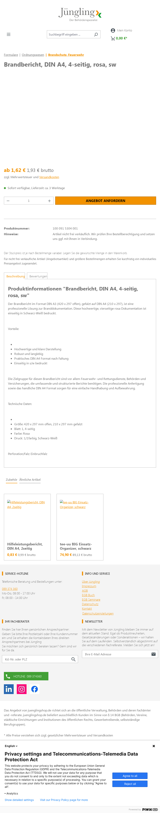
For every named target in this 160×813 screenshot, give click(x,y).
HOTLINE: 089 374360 (27, 676)
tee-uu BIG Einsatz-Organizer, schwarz (76, 546)
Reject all (130, 783)
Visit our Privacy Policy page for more (64, 799)
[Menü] (8, 34)
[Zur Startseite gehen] (80, 15)
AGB (85, 590)
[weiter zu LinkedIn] (9, 689)
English (10, 746)
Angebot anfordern (105, 200)
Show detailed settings (19, 799)
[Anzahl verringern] (8, 201)
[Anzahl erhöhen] (49, 201)
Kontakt (87, 608)
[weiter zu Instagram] (22, 689)
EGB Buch (88, 595)
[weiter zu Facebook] (34, 689)
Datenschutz (90, 604)
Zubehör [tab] (11, 479)
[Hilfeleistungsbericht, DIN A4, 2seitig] (27, 519)
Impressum (89, 586)
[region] (80, 525)
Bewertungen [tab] (38, 276)
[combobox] (69, 34)
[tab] (14, 275)
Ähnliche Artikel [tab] (30, 479)
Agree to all (130, 775)
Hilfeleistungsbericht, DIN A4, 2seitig (25, 546)
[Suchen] (95, 34)
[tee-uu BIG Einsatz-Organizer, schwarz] (80, 519)
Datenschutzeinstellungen (98, 613)
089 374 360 (10, 589)
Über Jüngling (91, 581)
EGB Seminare (91, 599)
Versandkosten (49, 177)
